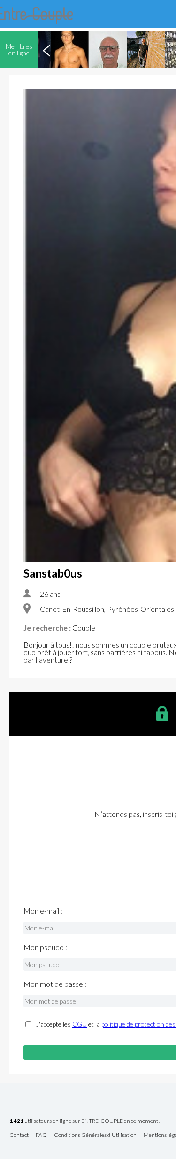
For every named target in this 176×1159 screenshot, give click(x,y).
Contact (19, 1135)
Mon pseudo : (45, 947)
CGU (79, 1024)
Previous (46, 49)
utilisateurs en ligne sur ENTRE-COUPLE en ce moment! (84, 1121)
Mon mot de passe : (54, 984)
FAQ (41, 1135)
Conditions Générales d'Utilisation (95, 1135)
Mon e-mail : (42, 911)
